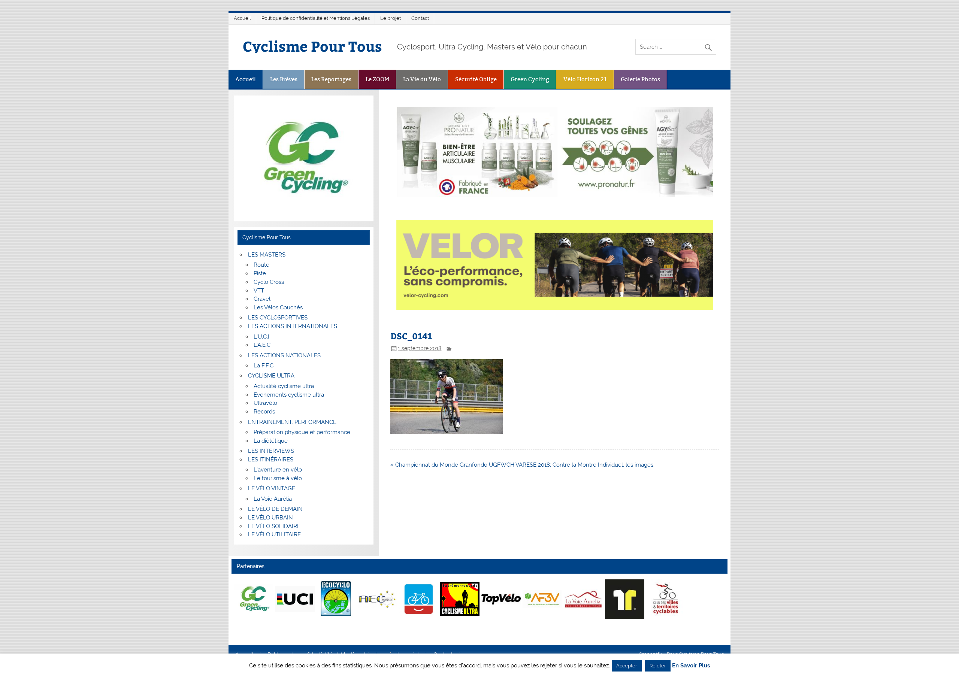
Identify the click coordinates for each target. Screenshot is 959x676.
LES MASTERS (266, 254)
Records (264, 411)
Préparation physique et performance (302, 432)
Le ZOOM (377, 79)
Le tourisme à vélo (278, 478)
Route (261, 264)
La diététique (271, 440)
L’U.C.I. (262, 336)
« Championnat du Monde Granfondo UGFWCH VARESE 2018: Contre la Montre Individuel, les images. (522, 464)
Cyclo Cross (269, 282)
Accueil (242, 18)
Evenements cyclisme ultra (289, 394)
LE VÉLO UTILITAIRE (274, 534)
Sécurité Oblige (476, 79)
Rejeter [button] (658, 666)
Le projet (390, 18)
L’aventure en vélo (278, 469)
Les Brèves (283, 79)
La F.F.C (263, 365)
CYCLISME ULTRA (271, 375)
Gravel (262, 298)
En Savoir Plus (691, 666)
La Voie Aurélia (273, 498)
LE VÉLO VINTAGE (271, 488)
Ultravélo (265, 403)
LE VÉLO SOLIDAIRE (274, 526)
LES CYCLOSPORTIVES (278, 317)
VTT (259, 290)
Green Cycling (530, 79)
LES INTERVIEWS (271, 451)
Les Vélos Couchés (278, 307)
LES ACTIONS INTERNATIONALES (292, 326)
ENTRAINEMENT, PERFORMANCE (292, 422)
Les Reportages (331, 79)
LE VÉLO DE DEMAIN (275, 509)
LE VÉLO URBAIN (270, 517)
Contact (420, 18)
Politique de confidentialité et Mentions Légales (315, 18)
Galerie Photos (640, 79)
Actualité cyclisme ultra (284, 386)
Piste (260, 273)
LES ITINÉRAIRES (270, 459)
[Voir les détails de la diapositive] (253, 599)
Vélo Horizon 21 (585, 79)
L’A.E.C (262, 345)
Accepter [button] (626, 666)
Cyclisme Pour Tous (312, 45)
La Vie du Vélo (422, 79)
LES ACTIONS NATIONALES (284, 355)
